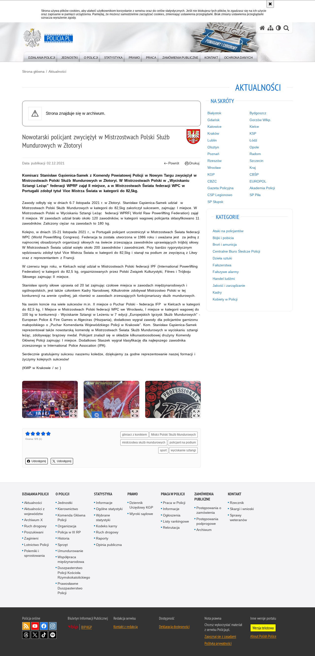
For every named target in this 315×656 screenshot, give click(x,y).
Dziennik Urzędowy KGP (141, 505)
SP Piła (255, 195)
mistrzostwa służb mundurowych (143, 442)
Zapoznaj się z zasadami (220, 636)
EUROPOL (258, 181)
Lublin (212, 140)
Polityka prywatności (218, 643)
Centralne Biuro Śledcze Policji (236, 251)
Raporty (102, 538)
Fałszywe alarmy (226, 272)
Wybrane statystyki (103, 517)
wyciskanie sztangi (183, 450)
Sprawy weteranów (238, 517)
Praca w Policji (173, 494)
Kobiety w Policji (225, 299)
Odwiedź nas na (35, 626)
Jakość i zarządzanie (229, 285)
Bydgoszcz (258, 113)
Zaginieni (31, 538)
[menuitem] (41, 56)
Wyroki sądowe (141, 514)
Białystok (214, 113)
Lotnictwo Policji (36, 545)
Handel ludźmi (224, 279)
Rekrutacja (171, 527)
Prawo (132, 494)
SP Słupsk (215, 202)
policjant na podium (183, 442)
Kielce (254, 126)
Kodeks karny (106, 526)
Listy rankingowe (176, 521)
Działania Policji (35, 494)
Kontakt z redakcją (125, 626)
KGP (211, 174)
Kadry (217, 292)
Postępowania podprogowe (207, 521)
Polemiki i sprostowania (34, 553)
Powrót (173, 163)
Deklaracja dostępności (174, 626)
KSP (253, 133)
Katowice (214, 126)
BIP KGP (86, 627)
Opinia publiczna (109, 545)
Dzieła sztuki (222, 258)
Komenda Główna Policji (71, 517)
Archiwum (204, 530)
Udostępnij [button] (39, 461)
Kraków (213, 133)
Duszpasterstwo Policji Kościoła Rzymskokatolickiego (74, 572)
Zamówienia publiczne (203, 496)
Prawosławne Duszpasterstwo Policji (70, 588)
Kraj (253, 168)
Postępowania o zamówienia (208, 510)
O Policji (62, 494)
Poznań (213, 154)
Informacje (104, 503)
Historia (63, 538)
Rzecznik (237, 503)
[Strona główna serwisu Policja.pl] (262, 28)
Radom (255, 154)
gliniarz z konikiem (134, 434)
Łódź (253, 140)
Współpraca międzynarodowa (71, 559)
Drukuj (194, 163)
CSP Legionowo (219, 195)
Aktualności (57, 71)
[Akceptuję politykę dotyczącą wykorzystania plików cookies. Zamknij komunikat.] (270, 4)
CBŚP (254, 174)
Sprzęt (63, 545)
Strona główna (33, 71)
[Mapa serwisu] (270, 28)
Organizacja (67, 526)
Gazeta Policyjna (220, 188)
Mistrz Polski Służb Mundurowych (173, 434)
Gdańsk (213, 120)
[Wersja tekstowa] (278, 28)
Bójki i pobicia (223, 238)
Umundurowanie (70, 551)
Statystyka (103, 494)
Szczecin (256, 161)
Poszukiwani (33, 532)
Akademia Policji (262, 188)
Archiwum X (33, 520)
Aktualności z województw (34, 511)
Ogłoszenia (171, 515)
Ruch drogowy (35, 526)
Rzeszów (214, 161)
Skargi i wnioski (242, 509)
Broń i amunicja (225, 244)
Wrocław (214, 168)
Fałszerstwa (222, 265)
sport (163, 450)
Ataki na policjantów (228, 231)
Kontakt (234, 494)
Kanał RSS (26, 626)
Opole (254, 147)
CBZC (212, 181)
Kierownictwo (68, 509)
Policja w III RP (69, 532)
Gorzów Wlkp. (260, 120)
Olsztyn (213, 147)
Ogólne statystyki (109, 509)
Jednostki (65, 503)
